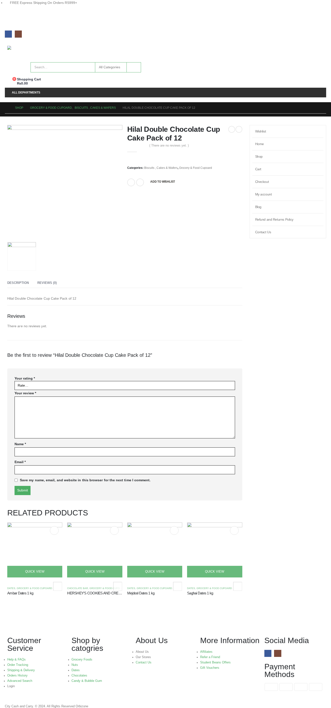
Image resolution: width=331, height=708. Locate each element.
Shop (259, 156)
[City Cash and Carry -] (40, 51)
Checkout (262, 182)
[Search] (134, 67)
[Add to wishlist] (57, 586)
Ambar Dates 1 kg (20, 593)
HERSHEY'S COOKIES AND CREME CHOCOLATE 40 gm (111, 593)
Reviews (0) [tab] (47, 283)
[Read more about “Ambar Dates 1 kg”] (54, 530)
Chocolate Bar (77, 588)
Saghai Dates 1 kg (200, 593)
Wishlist (260, 131)
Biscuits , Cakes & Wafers (161, 168)
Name (20, 444)
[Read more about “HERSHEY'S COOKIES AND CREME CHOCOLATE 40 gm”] (114, 530)
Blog (258, 207)
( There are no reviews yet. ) (169, 145)
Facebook (131, 182)
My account (263, 194)
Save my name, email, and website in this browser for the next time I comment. (85, 480)
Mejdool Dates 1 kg (141, 593)
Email (140, 182)
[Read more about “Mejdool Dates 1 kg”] (174, 530)
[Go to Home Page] (6, 107)
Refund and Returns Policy (274, 219)
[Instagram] (18, 34)
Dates (11, 588)
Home (259, 144)
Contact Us (263, 232)
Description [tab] (18, 283)
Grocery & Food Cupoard (195, 168)
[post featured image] (34, 550)
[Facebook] (8, 34)
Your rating (25, 378)
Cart (258, 169)
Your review (25, 393)
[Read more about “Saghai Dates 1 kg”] (234, 530)
